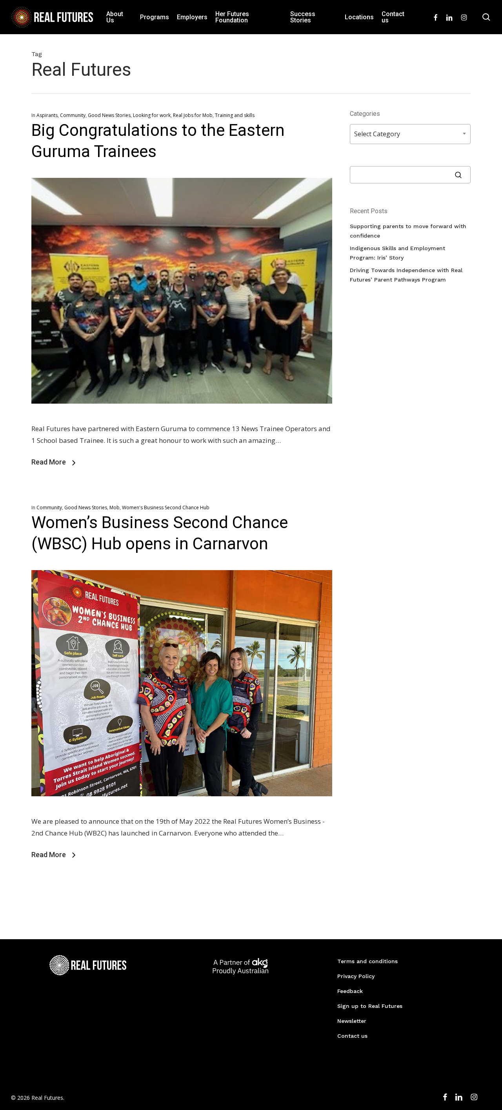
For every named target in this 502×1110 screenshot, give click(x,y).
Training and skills (235, 115)
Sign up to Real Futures (369, 1006)
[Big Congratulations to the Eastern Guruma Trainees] (181, 416)
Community (72, 115)
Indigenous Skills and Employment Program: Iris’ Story (397, 253)
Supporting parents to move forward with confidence (408, 231)
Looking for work (152, 115)
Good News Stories (109, 115)
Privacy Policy (356, 976)
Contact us (352, 1036)
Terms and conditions (367, 961)
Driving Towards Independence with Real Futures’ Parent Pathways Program (406, 275)
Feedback (350, 991)
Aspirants (47, 115)
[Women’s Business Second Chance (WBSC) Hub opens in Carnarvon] (181, 809)
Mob (114, 507)
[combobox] (410, 134)
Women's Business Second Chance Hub (165, 507)
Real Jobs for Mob (193, 115)
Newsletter (351, 1021)
